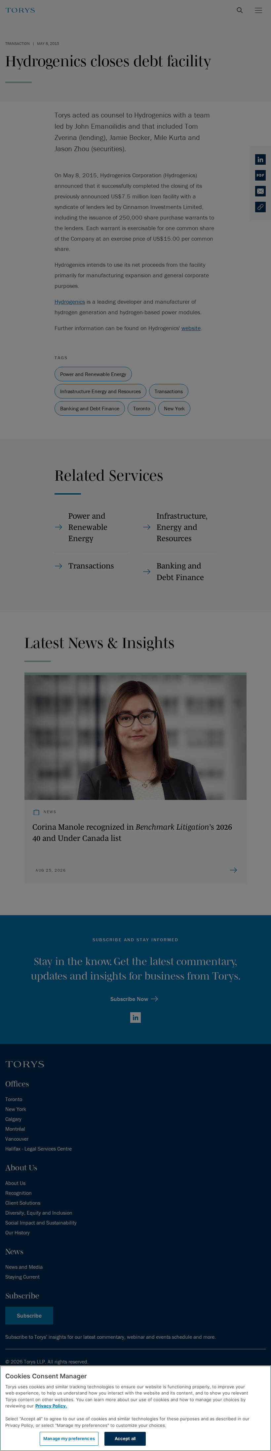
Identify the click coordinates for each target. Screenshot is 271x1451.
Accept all (125, 1438)
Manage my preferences (69, 1438)
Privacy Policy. (51, 1405)
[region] (135, 1408)
